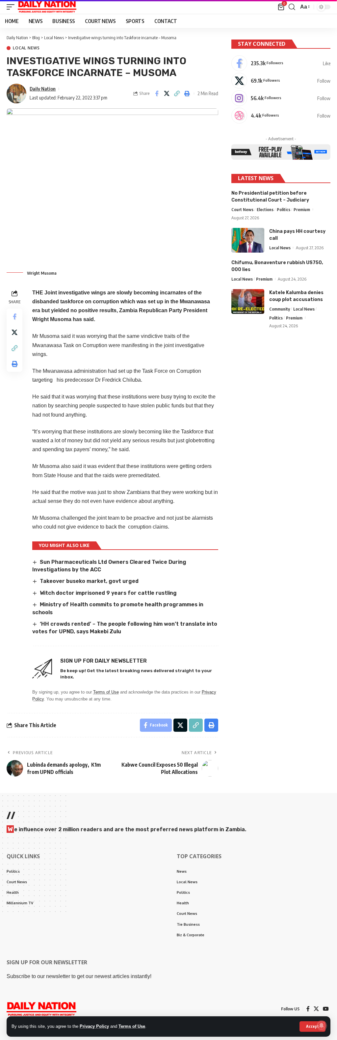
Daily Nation (43, 89)
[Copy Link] (177, 93)
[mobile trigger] (12, 7)
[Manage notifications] (321, 1025)
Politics (283, 209)
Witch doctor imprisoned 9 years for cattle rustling (108, 593)
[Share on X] (166, 93)
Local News (26, 48)
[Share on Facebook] (156, 93)
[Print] (187, 93)
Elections (265, 209)
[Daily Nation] (47, 7)
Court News (242, 209)
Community (279, 309)
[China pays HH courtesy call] (247, 240)
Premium (302, 209)
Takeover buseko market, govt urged (89, 581)
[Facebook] (280, 63)
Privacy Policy (94, 1026)
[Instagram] (280, 98)
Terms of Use (131, 1026)
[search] (292, 7)
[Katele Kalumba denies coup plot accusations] (247, 301)
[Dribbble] (280, 115)
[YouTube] (325, 1008)
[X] (280, 81)
